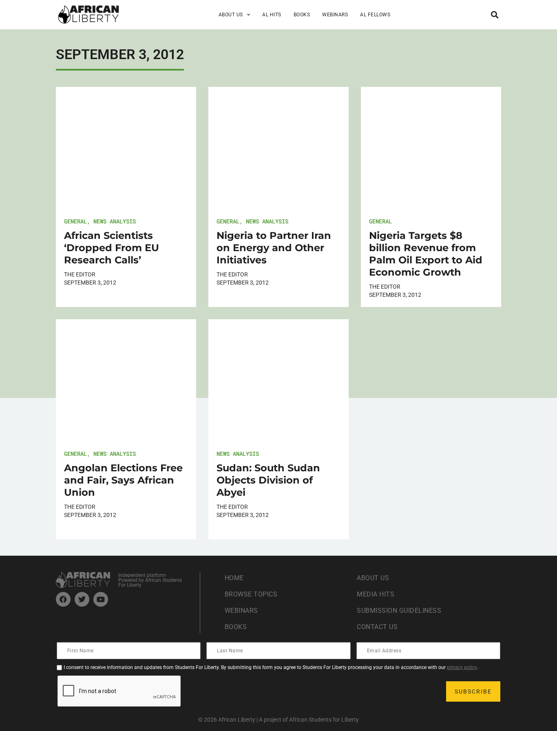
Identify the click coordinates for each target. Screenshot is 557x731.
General (75, 221)
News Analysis (114, 221)
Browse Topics (251, 594)
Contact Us (377, 627)
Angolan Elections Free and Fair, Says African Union (123, 480)
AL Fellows (375, 15)
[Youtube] (100, 599)
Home (234, 578)
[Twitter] (82, 599)
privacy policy (462, 667)
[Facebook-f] (63, 599)
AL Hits (271, 15)
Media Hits (375, 594)
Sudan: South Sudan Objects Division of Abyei (268, 480)
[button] (494, 14)
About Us (373, 578)
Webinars (335, 15)
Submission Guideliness (399, 610)
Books (302, 15)
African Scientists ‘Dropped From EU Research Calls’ (111, 248)
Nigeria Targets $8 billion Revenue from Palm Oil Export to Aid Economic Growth (425, 254)
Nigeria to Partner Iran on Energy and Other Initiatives (274, 248)
